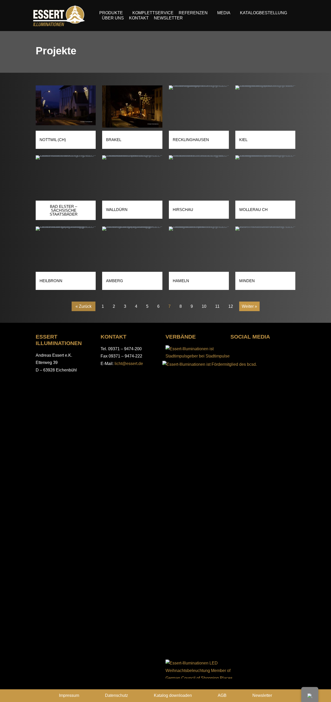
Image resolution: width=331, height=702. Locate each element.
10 (203, 305)
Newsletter (168, 18)
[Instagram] (249, 349)
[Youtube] (279, 349)
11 (217, 305)
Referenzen (193, 13)
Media (223, 13)
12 (230, 305)
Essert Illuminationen (59, 340)
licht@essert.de (129, 363)
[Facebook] (234, 349)
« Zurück (84, 306)
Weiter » (249, 306)
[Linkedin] (264, 349)
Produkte (111, 13)
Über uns (113, 18)
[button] (40, 108)
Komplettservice (153, 13)
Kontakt (139, 18)
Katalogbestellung (263, 13)
